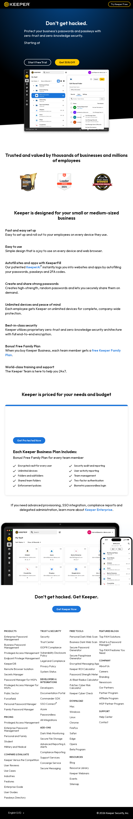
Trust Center (47, 642)
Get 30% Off (67, 62)
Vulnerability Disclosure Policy (53, 654)
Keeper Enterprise (98, 510)
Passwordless (48, 714)
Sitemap (74, 784)
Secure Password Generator (79, 649)
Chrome (74, 722)
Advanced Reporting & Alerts (52, 745)
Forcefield (10, 698)
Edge (73, 738)
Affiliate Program (108, 698)
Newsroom (105, 682)
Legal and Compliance (52, 660)
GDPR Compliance (50, 647)
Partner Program (108, 693)
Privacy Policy (48, 666)
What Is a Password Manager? (110, 643)
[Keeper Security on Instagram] (71, 812)
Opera (73, 744)
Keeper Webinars (79, 773)
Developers (47, 687)
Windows (75, 711)
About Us (104, 666)
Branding (104, 676)
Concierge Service (50, 762)
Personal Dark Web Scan (84, 636)
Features (9, 781)
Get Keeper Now (66, 609)
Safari (73, 733)
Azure (43, 709)
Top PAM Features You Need (112, 651)
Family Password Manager (19, 709)
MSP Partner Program (111, 703)
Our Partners (106, 687)
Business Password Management (14, 646)
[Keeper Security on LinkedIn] (57, 812)
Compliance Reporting (52, 752)
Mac (72, 706)
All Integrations (48, 720)
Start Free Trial (37, 62)
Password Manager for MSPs (20, 679)
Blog (72, 762)
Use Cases (10, 770)
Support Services (50, 757)
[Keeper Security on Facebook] (66, 812)
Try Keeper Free (119, 4)
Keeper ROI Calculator (82, 669)
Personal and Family (15, 736)
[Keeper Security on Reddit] (76, 812)
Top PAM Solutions (109, 636)
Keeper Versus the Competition (21, 760)
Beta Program (77, 749)
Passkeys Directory (15, 797)
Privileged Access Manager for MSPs (21, 686)
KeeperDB (10, 663)
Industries (9, 776)
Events (73, 778)
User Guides (11, 792)
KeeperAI (33, 267)
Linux (72, 717)
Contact (103, 722)
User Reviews (11, 765)
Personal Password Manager (20, 704)
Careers (103, 671)
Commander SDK (50, 698)
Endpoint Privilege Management (22, 658)
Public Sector (11, 693)
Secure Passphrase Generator (80, 657)
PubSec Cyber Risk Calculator (80, 686)
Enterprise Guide (13, 786)
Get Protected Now (29, 440)
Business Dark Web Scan (83, 642)
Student (8, 741)
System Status (48, 671)
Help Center (106, 716)
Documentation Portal (52, 693)
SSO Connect (48, 703)
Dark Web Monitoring (52, 733)
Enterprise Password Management (15, 638)
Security (44, 636)
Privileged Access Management (21, 653)
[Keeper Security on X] (61, 812)
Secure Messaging (50, 768)
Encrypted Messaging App (84, 663)
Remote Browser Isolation (18, 669)
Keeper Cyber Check (81, 693)
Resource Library (79, 768)
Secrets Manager (13, 674)
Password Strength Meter (84, 674)
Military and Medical (15, 746)
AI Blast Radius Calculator (84, 679)
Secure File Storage (51, 738)
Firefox (74, 728)
